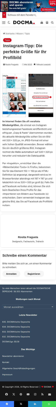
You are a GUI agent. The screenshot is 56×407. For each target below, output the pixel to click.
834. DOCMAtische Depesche (16, 327)
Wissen (19, 33)
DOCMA (47, 387)
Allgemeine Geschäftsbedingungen (18, 368)
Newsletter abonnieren (13, 356)
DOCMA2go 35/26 (10, 341)
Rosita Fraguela (11, 64)
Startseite (10, 33)
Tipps (27, 33)
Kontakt (5, 362)
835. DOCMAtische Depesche (16, 322)
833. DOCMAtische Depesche (16, 331)
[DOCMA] (24, 22)
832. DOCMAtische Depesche (16, 336)
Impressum (7, 374)
